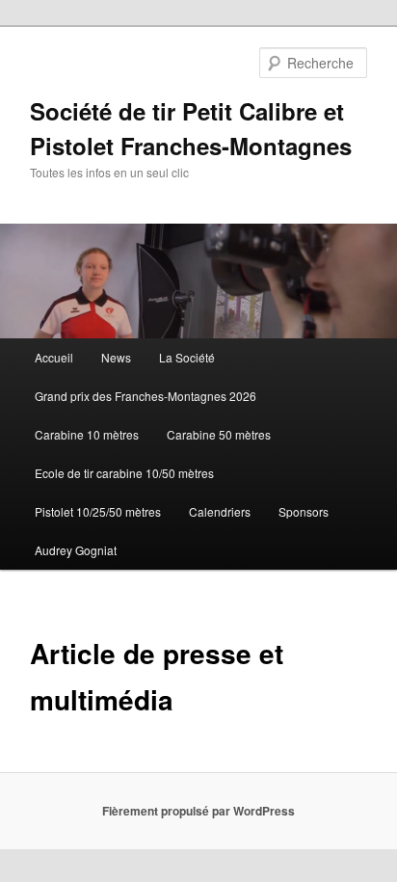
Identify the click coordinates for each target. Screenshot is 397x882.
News (116, 357)
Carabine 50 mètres (219, 434)
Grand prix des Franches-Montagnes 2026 (145, 396)
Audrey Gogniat (76, 550)
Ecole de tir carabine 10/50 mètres (124, 473)
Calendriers (220, 511)
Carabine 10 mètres (87, 434)
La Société (187, 357)
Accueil (54, 357)
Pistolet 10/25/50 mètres (98, 511)
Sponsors (303, 511)
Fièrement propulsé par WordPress (198, 810)
